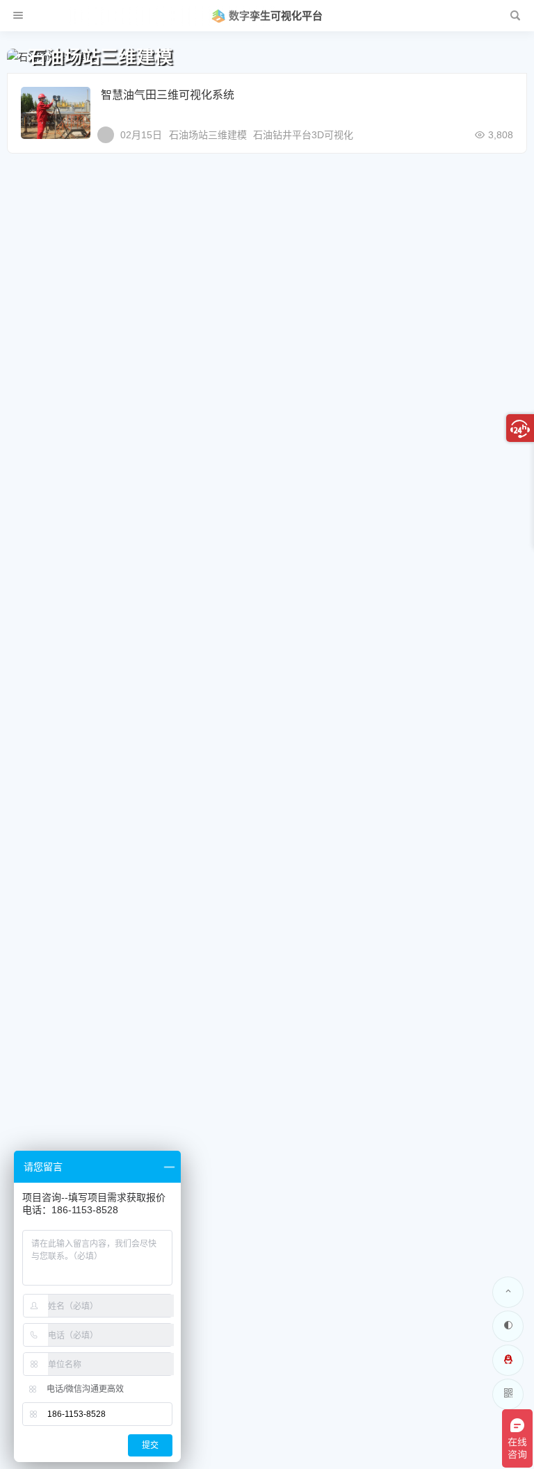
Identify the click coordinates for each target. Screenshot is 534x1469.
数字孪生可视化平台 (276, 16)
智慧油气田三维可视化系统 (167, 95)
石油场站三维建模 (208, 134)
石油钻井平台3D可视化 (303, 134)
